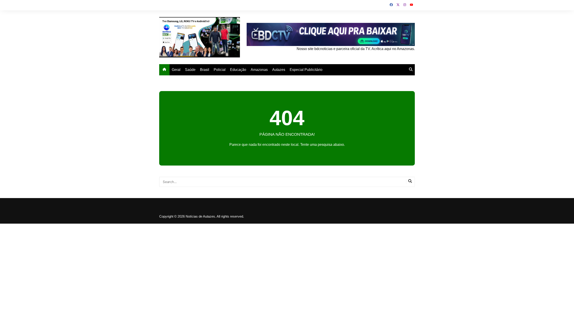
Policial (220, 70)
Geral (176, 70)
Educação (238, 70)
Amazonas (259, 70)
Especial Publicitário (306, 70)
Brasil (204, 70)
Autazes (278, 70)
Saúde (190, 70)
